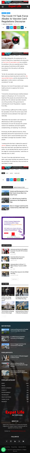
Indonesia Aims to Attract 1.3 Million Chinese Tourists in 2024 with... (18, 266)
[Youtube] (23, 441)
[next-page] (5, 213)
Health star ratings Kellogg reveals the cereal (6, 299)
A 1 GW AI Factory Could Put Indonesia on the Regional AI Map (18, 200)
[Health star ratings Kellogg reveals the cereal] (8, 291)
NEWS (8, 13)
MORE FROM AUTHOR (19, 187)
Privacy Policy (14, 447)
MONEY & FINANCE (5, 309)
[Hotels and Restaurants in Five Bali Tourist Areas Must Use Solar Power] (5, 193)
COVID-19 (8, 10)
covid (7, 173)
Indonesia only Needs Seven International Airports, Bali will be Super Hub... (18, 372)
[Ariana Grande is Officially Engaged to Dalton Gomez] (5, 358)
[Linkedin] (22, 27)
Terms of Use (7, 447)
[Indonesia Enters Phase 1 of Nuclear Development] (22, 305)
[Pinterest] (15, 27)
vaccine (4, 145)
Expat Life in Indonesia (7, 24)
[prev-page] (2, 213)
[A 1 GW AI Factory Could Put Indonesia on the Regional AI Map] (5, 200)
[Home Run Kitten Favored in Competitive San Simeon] (5, 259)
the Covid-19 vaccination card (11, 62)
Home (3, 10)
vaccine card (16, 173)
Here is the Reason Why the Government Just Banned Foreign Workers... (19, 365)
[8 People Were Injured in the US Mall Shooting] (5, 274)
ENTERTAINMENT (5, 195)
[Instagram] (10, 441)
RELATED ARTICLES (7, 187)
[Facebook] (7, 27)
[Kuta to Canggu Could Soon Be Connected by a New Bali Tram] (5, 207)
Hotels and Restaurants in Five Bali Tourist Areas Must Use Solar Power (19, 193)
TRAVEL (3, 295)
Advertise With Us (22, 447)
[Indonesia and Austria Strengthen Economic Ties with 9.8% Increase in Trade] (5, 251)
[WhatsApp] (18, 27)
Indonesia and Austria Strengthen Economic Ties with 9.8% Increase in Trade (19, 251)
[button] (2, 7)
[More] (25, 27)
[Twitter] (11, 27)
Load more (14, 279)
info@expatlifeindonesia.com (18, 431)
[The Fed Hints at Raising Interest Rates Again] (8, 305)
